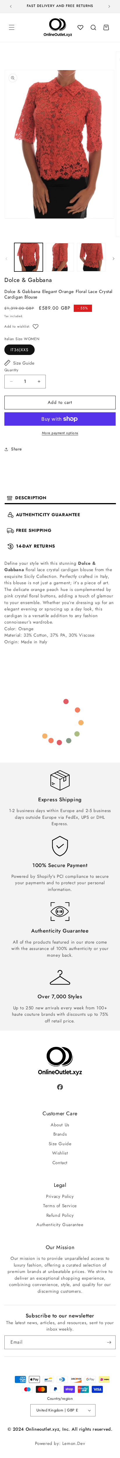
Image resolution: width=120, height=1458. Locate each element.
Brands (60, 1134)
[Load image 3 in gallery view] (91, 257)
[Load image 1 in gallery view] (28, 257)
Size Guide (23, 363)
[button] (11, 27)
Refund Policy (60, 1215)
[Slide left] (6, 258)
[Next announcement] (109, 6)
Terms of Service (60, 1206)
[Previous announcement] (10, 6)
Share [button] (16, 449)
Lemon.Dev (73, 1443)
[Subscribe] (109, 1342)
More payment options (60, 433)
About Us (60, 1125)
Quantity (11, 370)
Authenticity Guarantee (59, 1224)
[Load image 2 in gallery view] (60, 257)
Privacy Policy (60, 1196)
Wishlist (60, 1153)
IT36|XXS (19, 350)
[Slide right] (113, 258)
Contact (60, 1162)
